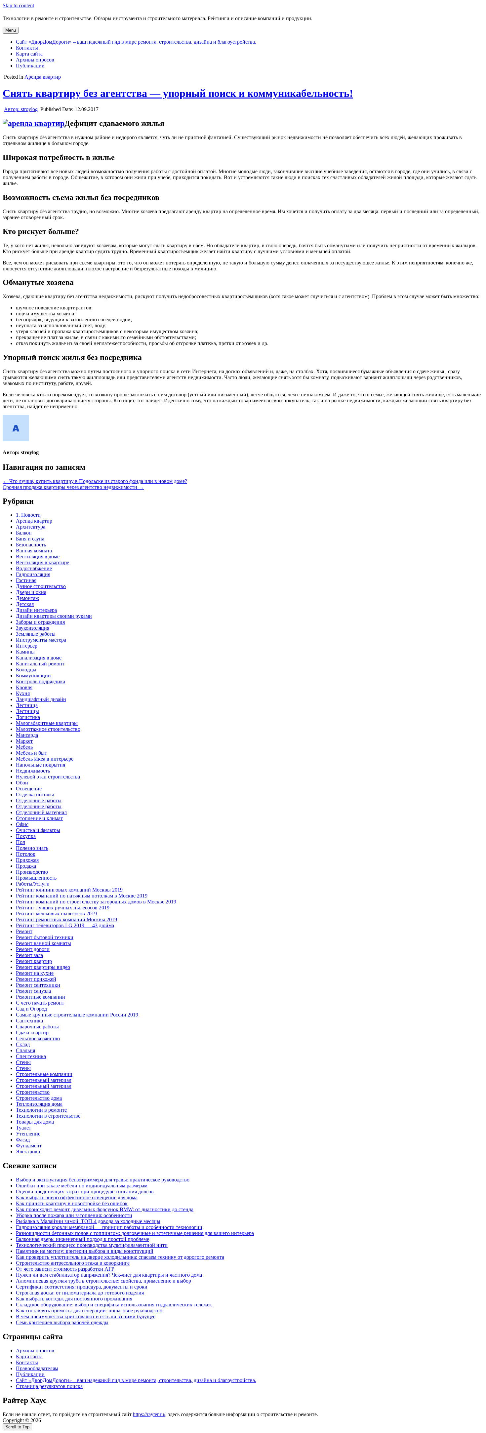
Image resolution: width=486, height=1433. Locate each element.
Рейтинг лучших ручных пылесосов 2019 (62, 907)
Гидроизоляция (33, 574)
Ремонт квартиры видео (43, 967)
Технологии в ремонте (41, 1110)
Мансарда (27, 735)
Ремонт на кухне (35, 973)
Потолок (25, 854)
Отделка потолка (35, 794)
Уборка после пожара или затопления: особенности (74, 1215)
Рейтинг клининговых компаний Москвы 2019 (69, 890)
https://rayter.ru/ (149, 1414)
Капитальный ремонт (40, 663)
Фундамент (29, 1145)
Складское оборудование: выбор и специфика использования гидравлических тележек (114, 1304)
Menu (10, 30)
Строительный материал (43, 1080)
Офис (22, 824)
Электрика (28, 1151)
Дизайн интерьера (36, 610)
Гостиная (26, 580)
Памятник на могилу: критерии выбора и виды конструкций (84, 1251)
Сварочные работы (37, 1026)
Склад (23, 1044)
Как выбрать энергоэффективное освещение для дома (77, 1197)
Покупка (26, 836)
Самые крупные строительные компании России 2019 (77, 1014)
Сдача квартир (32, 1032)
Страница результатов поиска (49, 1386)
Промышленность (36, 878)
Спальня (25, 1050)
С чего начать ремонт (40, 1003)
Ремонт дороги (33, 949)
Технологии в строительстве (48, 1116)
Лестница (27, 705)
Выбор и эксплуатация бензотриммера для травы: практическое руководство (102, 1179)
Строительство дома (39, 1098)
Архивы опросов (35, 59)
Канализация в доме (38, 657)
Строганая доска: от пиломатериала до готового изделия (80, 1292)
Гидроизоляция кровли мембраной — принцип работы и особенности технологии (109, 1227)
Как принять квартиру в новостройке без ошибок (72, 1203)
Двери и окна (31, 592)
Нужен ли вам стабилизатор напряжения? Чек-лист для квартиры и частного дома (109, 1275)
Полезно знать (32, 848)
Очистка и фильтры (38, 830)
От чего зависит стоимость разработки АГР (65, 1269)
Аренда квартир (42, 77)
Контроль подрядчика (40, 681)
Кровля (24, 687)
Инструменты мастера (41, 640)
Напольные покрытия (40, 765)
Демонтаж (27, 598)
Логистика (28, 717)
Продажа (26, 866)
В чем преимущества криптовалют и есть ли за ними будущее (85, 1316)
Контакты (27, 48)
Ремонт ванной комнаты (43, 943)
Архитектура (30, 527)
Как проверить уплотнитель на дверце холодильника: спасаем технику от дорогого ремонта (120, 1257)
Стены (23, 1062)
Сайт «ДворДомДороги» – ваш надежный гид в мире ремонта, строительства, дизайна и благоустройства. (136, 42)
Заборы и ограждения (40, 622)
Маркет (24, 741)
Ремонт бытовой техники (44, 937)
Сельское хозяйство (38, 1038)
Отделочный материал (41, 812)
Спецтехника (31, 1056)
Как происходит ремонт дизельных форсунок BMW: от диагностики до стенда (104, 1209)
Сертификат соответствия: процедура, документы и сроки (81, 1287)
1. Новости (28, 515)
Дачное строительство (41, 586)
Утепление (28, 1133)
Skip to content (18, 5)
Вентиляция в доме (38, 556)
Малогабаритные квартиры (47, 723)
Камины (25, 652)
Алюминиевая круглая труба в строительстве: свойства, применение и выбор (103, 1281)
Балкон (24, 533)
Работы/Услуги (33, 884)
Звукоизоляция (32, 628)
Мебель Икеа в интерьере (44, 759)
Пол (20, 842)
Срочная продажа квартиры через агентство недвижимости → (73, 487)
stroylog (21, 109)
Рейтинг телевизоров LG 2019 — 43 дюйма (65, 925)
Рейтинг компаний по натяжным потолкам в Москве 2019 (81, 895)
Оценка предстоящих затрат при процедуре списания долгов (85, 1191)
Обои (22, 782)
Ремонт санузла (33, 991)
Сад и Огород (31, 1009)
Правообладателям (37, 1368)
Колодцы (26, 669)
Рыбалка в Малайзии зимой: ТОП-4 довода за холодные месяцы (88, 1221)
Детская (25, 604)
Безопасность (31, 544)
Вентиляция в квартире (42, 562)
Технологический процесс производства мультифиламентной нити (92, 1245)
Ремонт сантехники (38, 985)
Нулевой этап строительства (48, 776)
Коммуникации (33, 675)
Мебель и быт (31, 753)
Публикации (30, 65)
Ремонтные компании (40, 997)
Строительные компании (44, 1074)
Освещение (29, 788)
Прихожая (27, 860)
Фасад (23, 1139)
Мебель (24, 747)
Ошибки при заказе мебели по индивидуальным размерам (81, 1185)
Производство (32, 872)
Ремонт (24, 931)
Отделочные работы (38, 800)
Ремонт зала (29, 955)
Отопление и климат (39, 818)
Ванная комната (34, 550)
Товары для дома (35, 1122)
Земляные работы (36, 634)
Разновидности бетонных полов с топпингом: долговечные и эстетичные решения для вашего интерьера (135, 1233)
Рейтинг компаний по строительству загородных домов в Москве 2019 (96, 901)
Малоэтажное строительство (48, 729)
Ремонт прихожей (36, 979)
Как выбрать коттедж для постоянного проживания (74, 1298)
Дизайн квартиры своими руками (54, 616)
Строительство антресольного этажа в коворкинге (73, 1263)
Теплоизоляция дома (39, 1104)
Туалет (23, 1128)
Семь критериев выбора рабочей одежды (62, 1322)
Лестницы (27, 711)
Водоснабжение (34, 568)
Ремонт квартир (34, 961)
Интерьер (26, 646)
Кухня (23, 693)
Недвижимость (33, 771)
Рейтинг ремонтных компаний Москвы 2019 (66, 919)
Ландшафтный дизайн (41, 699)
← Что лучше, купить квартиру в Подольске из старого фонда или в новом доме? (95, 481)
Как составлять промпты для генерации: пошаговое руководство (89, 1310)
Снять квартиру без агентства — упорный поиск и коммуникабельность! (178, 93)
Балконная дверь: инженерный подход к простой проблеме (82, 1239)
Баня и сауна (30, 538)
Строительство (33, 1092)
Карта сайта (29, 54)
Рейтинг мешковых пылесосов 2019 (56, 913)
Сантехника (29, 1020)
